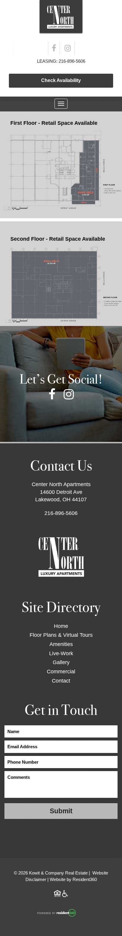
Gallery (61, 662)
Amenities (61, 644)
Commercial (61, 672)
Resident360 (85, 879)
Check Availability (61, 80)
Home (61, 626)
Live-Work (61, 653)
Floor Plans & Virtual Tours (61, 635)
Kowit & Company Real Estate (58, 872)
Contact (61, 681)
